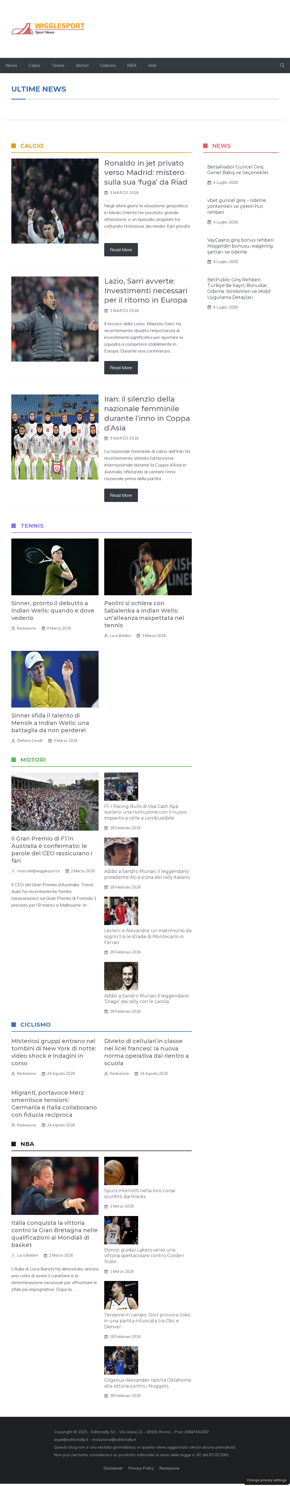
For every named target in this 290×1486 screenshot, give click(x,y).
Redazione (26, 628)
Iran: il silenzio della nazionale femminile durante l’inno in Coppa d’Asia (147, 413)
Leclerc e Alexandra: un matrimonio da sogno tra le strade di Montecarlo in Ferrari (147, 936)
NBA (132, 65)
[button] (282, 65)
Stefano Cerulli (29, 740)
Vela (152, 65)
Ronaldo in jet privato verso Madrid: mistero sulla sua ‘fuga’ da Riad (145, 173)
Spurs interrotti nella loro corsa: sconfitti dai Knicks (140, 1193)
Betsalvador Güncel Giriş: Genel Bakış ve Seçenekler (238, 170)
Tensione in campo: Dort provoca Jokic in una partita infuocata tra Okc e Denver (147, 1320)
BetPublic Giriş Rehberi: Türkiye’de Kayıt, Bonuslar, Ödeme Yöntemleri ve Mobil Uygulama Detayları (239, 288)
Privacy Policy (141, 1468)
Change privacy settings (267, 1480)
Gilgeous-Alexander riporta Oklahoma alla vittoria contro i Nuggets (147, 1383)
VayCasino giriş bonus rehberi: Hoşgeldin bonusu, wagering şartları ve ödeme (240, 246)
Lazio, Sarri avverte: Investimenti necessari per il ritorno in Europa (145, 290)
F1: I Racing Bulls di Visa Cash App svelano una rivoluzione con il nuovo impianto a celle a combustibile (145, 812)
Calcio (34, 65)
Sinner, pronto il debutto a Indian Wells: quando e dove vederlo (52, 610)
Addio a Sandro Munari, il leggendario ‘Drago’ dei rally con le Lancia (146, 998)
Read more (121, 249)
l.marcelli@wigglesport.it (38, 871)
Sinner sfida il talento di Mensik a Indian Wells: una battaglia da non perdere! (50, 723)
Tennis (58, 65)
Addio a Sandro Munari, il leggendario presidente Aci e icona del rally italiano (147, 874)
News (11, 65)
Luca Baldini (120, 635)
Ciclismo (108, 65)
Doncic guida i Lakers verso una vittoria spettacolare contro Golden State (144, 1256)
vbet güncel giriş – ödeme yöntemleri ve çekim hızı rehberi (236, 206)
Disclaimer (113, 1468)
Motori (82, 65)
